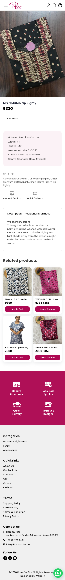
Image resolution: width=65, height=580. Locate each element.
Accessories (10, 450)
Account (8, 474)
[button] (58, 573)
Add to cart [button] (17, 309)
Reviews (8, 487)
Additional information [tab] (38, 213)
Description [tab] (14, 213)
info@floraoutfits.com (19, 544)
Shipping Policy (11, 503)
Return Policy (10, 507)
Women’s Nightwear (15, 441)
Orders (7, 483)
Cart (6, 478)
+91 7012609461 (15, 540)
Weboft (40, 575)
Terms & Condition (14, 512)
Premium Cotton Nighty (16, 182)
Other (53, 178)
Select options (47, 309)
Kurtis (6, 445)
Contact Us (10, 470)
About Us (8, 465)
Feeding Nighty (41, 178)
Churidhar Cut (24, 178)
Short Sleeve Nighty (41, 182)
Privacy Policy (11, 516)
